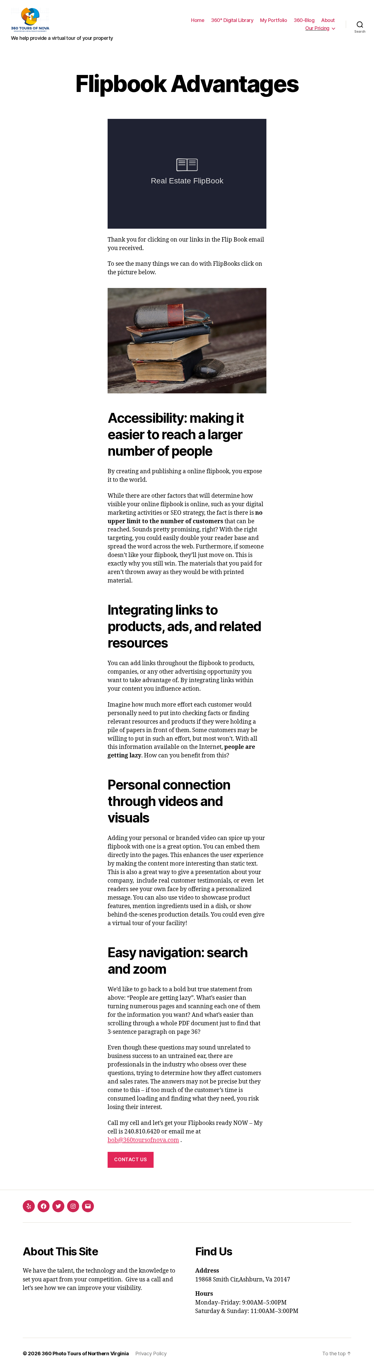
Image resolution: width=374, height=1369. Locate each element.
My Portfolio (273, 20)
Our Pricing (317, 28)
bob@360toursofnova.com (143, 1140)
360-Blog (304, 20)
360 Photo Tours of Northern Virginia (85, 1353)
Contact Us (130, 1159)
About (328, 20)
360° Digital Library (232, 20)
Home (197, 20)
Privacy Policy (150, 1353)
